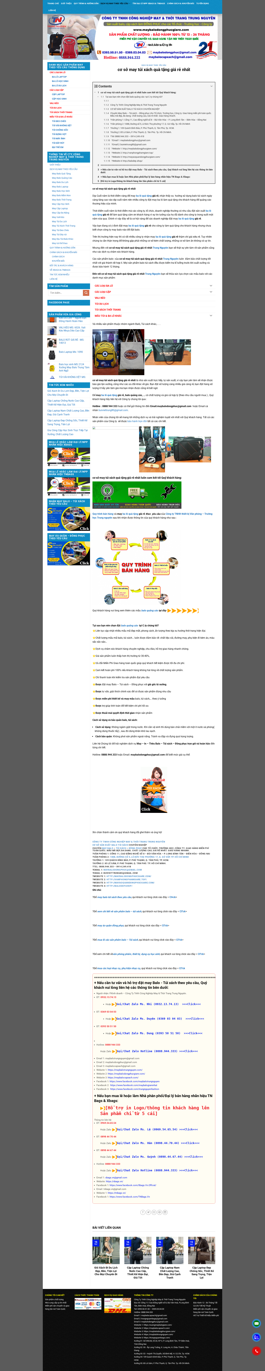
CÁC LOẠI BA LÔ (104, 285)
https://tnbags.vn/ (117, 1193)
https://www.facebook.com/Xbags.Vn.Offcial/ (133, 1185)
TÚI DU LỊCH (102, 303)
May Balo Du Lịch (60, 182)
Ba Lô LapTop (59, 77)
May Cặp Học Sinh (60, 204)
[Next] (216, 1260)
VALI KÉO (100, 297)
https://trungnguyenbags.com (156, 1337)
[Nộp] (86, 293)
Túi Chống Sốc (60, 130)
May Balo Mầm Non (61, 195)
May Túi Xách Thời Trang (63, 226)
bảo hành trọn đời (137, 421)
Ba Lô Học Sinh (60, 81)
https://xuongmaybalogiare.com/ (158, 1325)
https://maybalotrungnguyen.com (158, 1334)
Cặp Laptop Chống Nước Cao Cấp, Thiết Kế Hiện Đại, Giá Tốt (65, 402)
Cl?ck (183, 911)
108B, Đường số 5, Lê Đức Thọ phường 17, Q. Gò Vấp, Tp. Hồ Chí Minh (149, 857)
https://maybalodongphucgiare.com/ (126, 1073)
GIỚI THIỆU (66, 3)
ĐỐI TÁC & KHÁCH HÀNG (61, 265)
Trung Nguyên (160, 247)
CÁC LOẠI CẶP (103, 291)
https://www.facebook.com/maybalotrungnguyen (134, 1081)
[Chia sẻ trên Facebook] (142, 1212)
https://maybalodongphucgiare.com (159, 1331)
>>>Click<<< (188, 1051)
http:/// (128, 876)
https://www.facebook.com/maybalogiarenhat (133, 1085)
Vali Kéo (54, 103)
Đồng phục (135, 848)
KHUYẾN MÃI (58, 261)
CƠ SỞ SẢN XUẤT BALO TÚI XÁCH (110, 845)
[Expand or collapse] (211, 86)
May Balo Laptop (60, 186)
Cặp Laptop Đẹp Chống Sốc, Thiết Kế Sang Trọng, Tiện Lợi (67, 422)
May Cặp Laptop (60, 208)
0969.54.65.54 (108, 1123)
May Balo (107, 848)
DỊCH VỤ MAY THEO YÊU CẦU (114, 3)
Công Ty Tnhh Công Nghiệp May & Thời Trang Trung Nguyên (128, 841)
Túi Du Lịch (55, 108)
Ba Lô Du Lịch (59, 85)
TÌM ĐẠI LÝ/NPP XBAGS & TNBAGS (148, 3)
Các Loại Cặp (57, 90)
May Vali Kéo (58, 217)
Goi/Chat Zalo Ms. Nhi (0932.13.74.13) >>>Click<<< (158, 1004)
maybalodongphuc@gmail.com (123, 870)
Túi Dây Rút (58, 143)
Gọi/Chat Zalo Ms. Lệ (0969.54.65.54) (147, 1129)
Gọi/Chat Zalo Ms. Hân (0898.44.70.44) (148, 1143)
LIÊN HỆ (52, 10)
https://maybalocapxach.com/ (123, 1077)
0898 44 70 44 (108, 1136)
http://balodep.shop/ (119, 886)
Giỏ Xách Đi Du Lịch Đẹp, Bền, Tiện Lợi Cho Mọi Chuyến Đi (68, 392)
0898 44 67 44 (108, 1150)
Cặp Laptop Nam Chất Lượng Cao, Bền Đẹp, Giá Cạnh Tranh (68, 412)
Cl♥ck (172, 897)
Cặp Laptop (58, 94)
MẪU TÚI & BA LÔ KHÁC (108, 315)
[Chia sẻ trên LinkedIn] (165, 1212)
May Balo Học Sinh (61, 191)
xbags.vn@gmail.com (116, 1177)
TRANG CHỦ (53, 3)
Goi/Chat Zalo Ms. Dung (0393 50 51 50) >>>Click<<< (159, 1033)
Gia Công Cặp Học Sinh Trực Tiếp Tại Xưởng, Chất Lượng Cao (67, 432)
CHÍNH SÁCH (58, 256)
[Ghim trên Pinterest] (159, 1212)
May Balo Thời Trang (61, 199)
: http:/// (126, 879)
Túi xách (121, 848)
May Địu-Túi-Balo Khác (62, 239)
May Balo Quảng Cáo (62, 178)
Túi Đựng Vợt (59, 134)
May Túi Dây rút (59, 234)
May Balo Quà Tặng (61, 173)
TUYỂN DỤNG (202, 3)
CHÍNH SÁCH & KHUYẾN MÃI (180, 3)
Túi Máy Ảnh (58, 138)
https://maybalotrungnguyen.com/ (125, 1070)
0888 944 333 (112, 1044)
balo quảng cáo (149, 610)
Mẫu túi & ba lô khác (61, 116)
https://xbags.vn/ (114, 1181)
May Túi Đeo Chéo (60, 230)
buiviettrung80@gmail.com (113, 410)
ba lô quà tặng (144, 195)
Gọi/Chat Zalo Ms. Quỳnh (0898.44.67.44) (150, 1156)
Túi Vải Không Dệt (62, 125)
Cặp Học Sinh (59, 99)
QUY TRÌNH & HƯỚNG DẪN (86, 3)
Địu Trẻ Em (57, 147)
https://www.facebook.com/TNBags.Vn (130, 1196)
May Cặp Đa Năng (60, 213)
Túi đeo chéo (59, 121)
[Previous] (92, 1260)
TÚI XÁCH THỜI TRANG (108, 309)
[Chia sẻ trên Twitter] (148, 1212)
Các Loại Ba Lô (57, 72)
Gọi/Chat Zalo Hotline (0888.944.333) (147, 1051)
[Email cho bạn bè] (154, 1212)
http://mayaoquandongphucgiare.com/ (131, 882)
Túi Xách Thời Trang (61, 112)
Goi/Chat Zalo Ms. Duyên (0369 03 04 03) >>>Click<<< (160, 1018)
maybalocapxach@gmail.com (154, 1315)
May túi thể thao (59, 243)
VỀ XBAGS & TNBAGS (60, 270)
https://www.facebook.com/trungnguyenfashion (134, 1089)
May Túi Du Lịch (59, 221)
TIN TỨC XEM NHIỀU (59, 274)
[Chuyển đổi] (211, 286)
